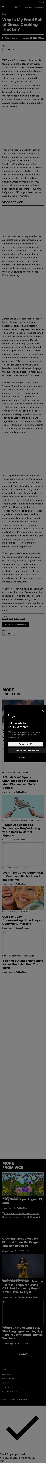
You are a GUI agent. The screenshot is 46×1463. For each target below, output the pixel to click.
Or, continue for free (25, 757)
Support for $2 (25, 744)
